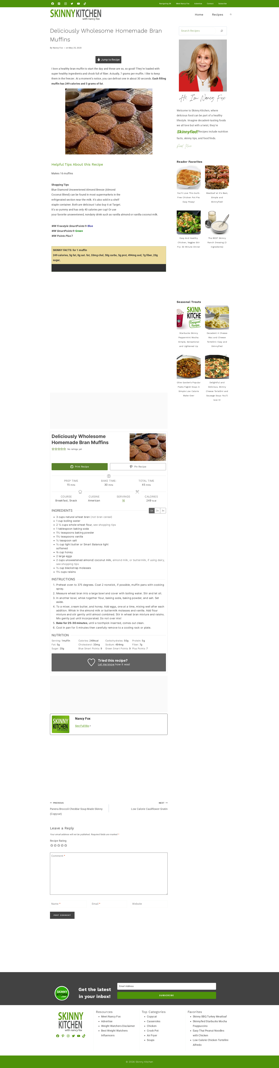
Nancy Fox (58, 48)
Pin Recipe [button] (139, 466)
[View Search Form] (231, 14)
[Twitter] (72, 3)
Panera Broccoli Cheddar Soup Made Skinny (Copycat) (76, 808)
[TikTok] (84, 3)
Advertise (198, 4)
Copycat (152, 1016)
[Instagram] (65, 3)
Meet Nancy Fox (182, 4)
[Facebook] (52, 3)
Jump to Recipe (110, 59)
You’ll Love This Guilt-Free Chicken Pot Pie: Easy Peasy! (188, 197)
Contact (210, 4)
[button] (53, 449)
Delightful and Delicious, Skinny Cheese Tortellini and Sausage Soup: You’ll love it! (217, 391)
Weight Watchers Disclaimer (118, 1025)
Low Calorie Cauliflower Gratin (149, 806)
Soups (150, 1040)
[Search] (221, 31)
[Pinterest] (59, 3)
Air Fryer (152, 1035)
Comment (58, 856)
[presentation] (189, 177)
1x (151, 510)
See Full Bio (82, 725)
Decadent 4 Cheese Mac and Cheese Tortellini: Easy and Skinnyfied (217, 339)
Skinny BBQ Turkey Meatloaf (210, 1016)
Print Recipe (81, 466)
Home (199, 14)
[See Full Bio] (90, 725)
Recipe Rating (58, 840)
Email (96, 903)
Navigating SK (165, 4)
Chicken (152, 1025)
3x (163, 510)
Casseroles (153, 1021)
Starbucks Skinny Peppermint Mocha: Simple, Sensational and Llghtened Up (188, 339)
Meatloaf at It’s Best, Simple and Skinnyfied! (217, 197)
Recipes (217, 14)
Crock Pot (153, 1030)
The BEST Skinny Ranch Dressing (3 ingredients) (217, 242)
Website (137, 903)
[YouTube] (78, 3)
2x (157, 510)
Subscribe (222, 4)
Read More (184, 146)
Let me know (106, 664)
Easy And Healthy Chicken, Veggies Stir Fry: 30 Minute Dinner (188, 242)
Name (55, 903)
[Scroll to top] (274, 1039)
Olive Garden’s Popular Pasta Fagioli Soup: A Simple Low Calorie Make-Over (189, 389)
